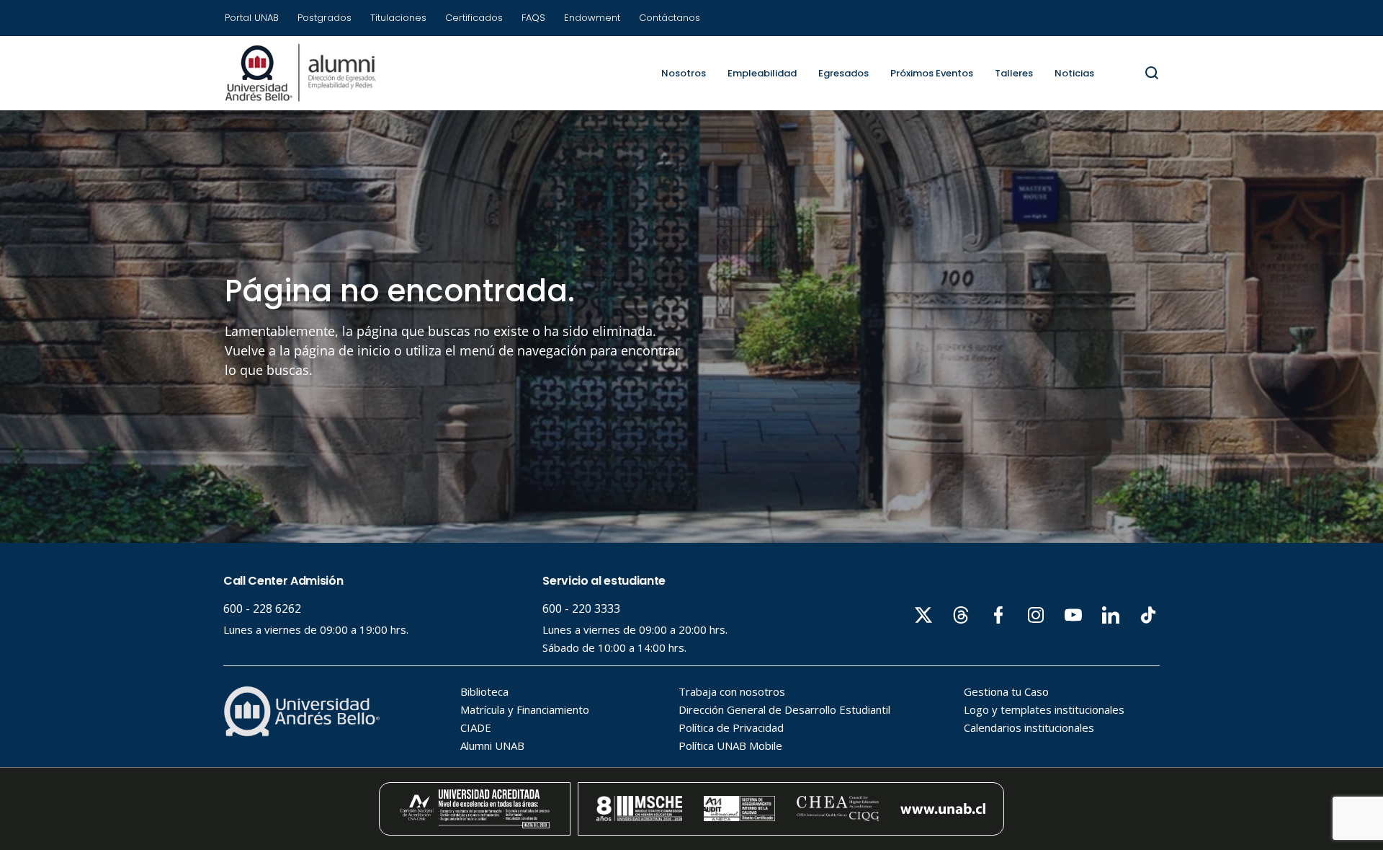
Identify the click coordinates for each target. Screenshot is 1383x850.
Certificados (474, 18)
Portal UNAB (252, 18)
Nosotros (683, 73)
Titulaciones (398, 18)
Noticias (1074, 73)
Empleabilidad (762, 73)
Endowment (592, 18)
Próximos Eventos (931, 73)
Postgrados (324, 18)
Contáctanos (669, 18)
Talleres (1014, 73)
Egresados (843, 73)
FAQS (533, 18)
